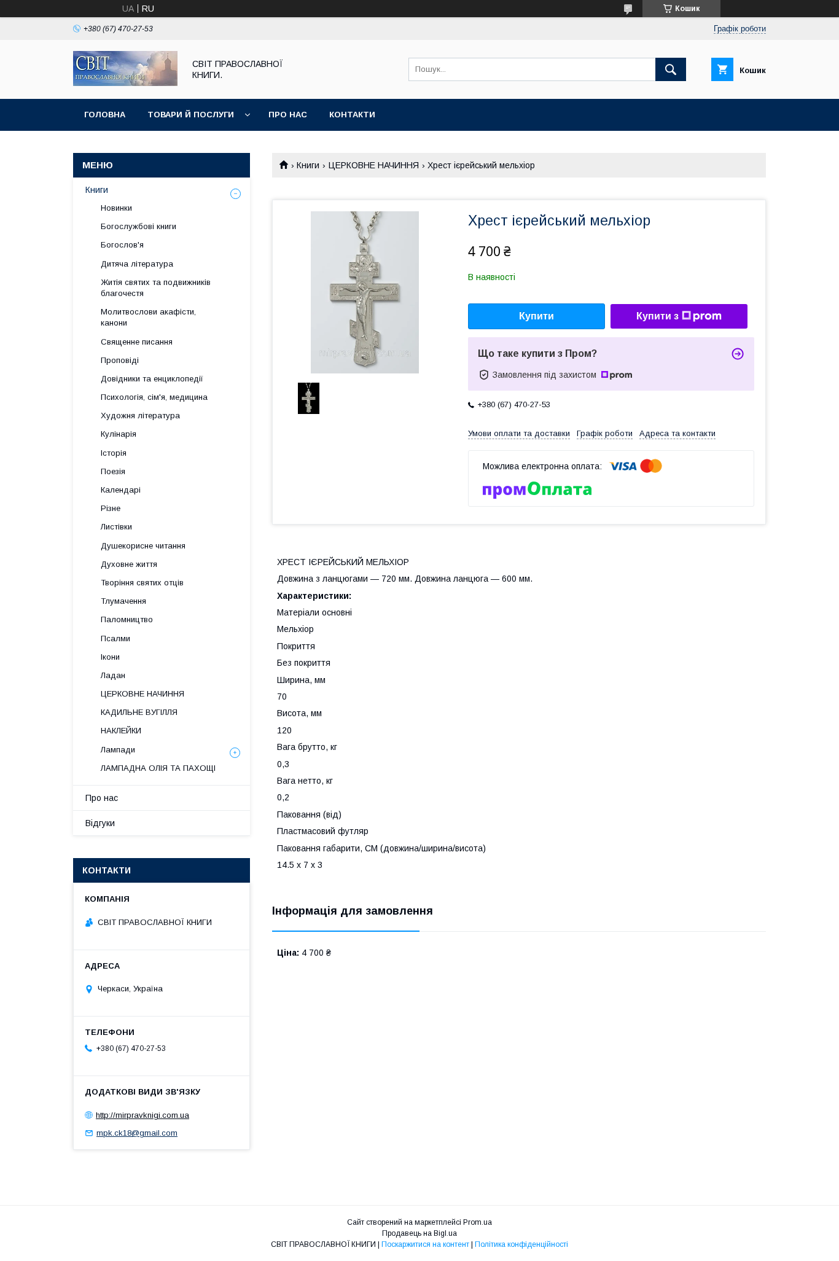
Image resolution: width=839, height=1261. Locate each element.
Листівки (116, 526)
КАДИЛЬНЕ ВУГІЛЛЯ (139, 712)
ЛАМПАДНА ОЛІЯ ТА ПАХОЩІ (158, 768)
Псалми (115, 638)
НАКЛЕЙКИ (121, 730)
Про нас (287, 114)
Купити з (657, 316)
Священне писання (137, 341)
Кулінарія (118, 434)
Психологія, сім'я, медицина (154, 397)
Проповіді (120, 360)
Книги (308, 165)
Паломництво (127, 619)
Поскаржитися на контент (425, 1244)
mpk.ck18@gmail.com (137, 1133)
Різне (110, 508)
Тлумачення (123, 601)
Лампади (118, 749)
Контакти (352, 114)
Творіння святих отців (142, 582)
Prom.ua (477, 1222)
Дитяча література (137, 263)
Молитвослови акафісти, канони (148, 317)
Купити (536, 316)
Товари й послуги (190, 114)
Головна (104, 114)
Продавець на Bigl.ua (419, 1233)
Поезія (113, 471)
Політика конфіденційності (521, 1244)
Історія (114, 453)
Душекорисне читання (143, 545)
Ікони (110, 657)
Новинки (116, 208)
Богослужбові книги (138, 226)
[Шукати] (670, 69)
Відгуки (100, 823)
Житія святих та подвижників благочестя (156, 288)
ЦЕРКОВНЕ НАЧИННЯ (374, 165)
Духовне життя (129, 564)
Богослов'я (122, 244)
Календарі (121, 489)
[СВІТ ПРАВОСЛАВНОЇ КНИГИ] (125, 83)
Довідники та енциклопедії (152, 378)
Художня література (140, 415)
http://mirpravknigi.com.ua (142, 1115)
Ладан (113, 675)
